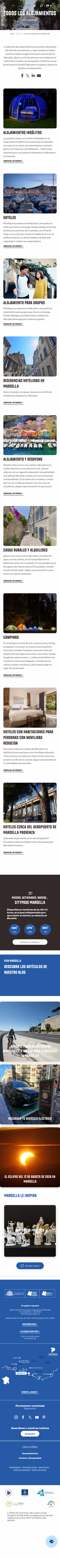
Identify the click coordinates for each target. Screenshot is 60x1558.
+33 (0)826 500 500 (29, 1331)
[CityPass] (28, 5)
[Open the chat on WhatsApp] (51, 1541)
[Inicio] (24, 5)
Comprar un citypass (29, 942)
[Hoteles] (26, 5)
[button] (41, 5)
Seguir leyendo (12, 161)
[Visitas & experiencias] (30, 5)
